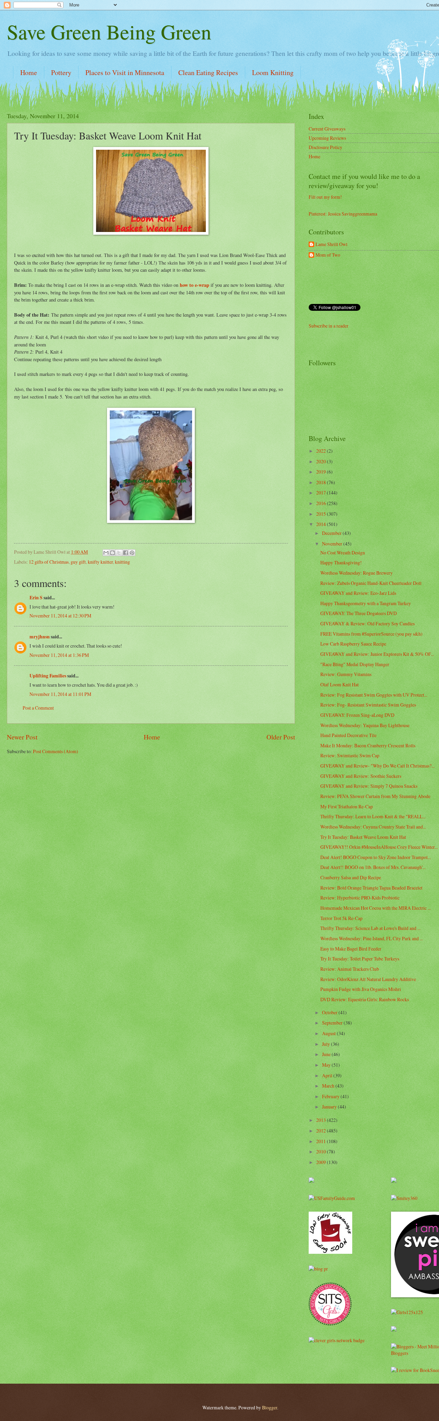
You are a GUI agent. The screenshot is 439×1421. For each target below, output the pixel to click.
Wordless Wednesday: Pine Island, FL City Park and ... (371, 938)
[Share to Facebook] (125, 552)
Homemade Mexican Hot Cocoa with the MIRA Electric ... (375, 908)
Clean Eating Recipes (208, 72)
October (330, 1012)
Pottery (61, 72)
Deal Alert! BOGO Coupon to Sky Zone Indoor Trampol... (375, 857)
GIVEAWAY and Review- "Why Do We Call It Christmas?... (377, 765)
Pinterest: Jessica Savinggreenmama (343, 213)
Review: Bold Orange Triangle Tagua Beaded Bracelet (371, 887)
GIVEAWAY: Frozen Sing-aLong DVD (357, 715)
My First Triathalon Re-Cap (346, 806)
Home (28, 72)
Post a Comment (38, 708)
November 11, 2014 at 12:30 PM (60, 615)
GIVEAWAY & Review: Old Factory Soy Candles (367, 623)
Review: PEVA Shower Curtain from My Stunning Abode (375, 796)
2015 (321, 514)
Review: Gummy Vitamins (345, 674)
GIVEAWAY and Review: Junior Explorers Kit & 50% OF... (377, 654)
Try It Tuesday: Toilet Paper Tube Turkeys (359, 958)
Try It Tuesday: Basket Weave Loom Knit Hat (363, 837)
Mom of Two (328, 255)
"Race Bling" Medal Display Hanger (354, 664)
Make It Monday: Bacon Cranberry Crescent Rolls (367, 745)
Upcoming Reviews (327, 138)
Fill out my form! (325, 197)
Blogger (269, 1407)
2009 (321, 1162)
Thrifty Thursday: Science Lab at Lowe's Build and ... (370, 928)
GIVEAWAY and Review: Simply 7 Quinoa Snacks (368, 786)
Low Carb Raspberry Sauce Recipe (353, 643)
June (327, 1054)
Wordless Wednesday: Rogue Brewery (356, 572)
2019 (321, 471)
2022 (321, 451)
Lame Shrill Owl (331, 244)
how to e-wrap (193, 285)
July (326, 1044)
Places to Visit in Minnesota (124, 72)
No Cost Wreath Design (342, 552)
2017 (321, 492)
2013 (321, 1120)
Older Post (280, 737)
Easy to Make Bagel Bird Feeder (350, 948)
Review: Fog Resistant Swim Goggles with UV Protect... (373, 694)
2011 (321, 1141)
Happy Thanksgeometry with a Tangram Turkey (365, 603)
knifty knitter (100, 562)
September (333, 1022)
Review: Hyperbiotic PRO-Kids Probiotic (360, 897)
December (332, 533)
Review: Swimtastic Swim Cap (349, 755)
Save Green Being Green (109, 31)
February (331, 1096)
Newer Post (22, 737)
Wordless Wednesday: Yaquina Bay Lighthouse (365, 725)
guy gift (78, 562)
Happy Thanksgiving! (341, 562)
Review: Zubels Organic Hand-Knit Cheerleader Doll (371, 583)
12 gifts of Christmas (49, 562)
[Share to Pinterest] (132, 552)
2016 (321, 503)
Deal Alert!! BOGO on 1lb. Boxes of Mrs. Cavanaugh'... (373, 867)
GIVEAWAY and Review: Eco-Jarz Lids (358, 593)
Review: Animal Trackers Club (349, 969)
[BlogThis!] (112, 552)
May (327, 1065)
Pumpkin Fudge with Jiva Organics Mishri (360, 989)
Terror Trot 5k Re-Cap (341, 918)
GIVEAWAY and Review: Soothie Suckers (360, 776)
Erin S (36, 597)
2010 (321, 1151)
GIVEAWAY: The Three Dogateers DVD (358, 613)
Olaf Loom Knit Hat (339, 684)
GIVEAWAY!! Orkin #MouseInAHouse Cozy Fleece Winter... (379, 847)
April (327, 1075)
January (330, 1106)
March (328, 1085)
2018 (321, 482)
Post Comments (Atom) (55, 751)
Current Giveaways (327, 128)
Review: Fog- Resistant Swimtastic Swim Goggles (368, 704)
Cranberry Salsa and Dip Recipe (350, 877)
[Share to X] (119, 552)
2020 (321, 461)
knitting (122, 562)
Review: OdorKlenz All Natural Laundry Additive (368, 979)
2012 (321, 1130)
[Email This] (106, 552)
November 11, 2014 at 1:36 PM (59, 655)
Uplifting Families (47, 675)
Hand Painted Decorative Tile (348, 735)
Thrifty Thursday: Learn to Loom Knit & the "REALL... (373, 816)
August (329, 1033)
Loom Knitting (273, 72)
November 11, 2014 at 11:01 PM (60, 694)
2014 (321, 524)
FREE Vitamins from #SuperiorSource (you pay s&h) (371, 633)
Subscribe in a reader (328, 325)
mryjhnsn (39, 636)
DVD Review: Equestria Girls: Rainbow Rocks (364, 999)
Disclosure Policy (325, 147)
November (332, 543)
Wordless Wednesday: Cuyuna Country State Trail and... (373, 826)
